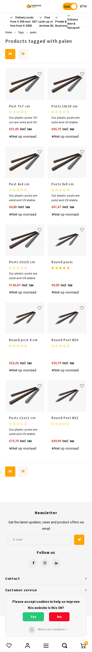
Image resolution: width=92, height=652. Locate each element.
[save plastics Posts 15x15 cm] (24, 240)
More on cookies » (52, 629)
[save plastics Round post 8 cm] (24, 318)
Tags (21, 32)
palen (33, 32)
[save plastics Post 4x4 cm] (24, 162)
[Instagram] (44, 563)
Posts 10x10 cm (64, 106)
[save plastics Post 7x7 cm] (24, 84)
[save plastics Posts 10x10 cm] (67, 84)
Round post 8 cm (23, 340)
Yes (33, 617)
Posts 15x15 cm (22, 262)
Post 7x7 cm (19, 106)
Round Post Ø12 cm (65, 418)
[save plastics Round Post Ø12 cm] (67, 396)
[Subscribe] (79, 540)
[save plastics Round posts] (67, 240)
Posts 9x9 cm (62, 184)
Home (8, 32)
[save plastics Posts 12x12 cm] (24, 396)
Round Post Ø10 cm (64, 340)
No (59, 617)
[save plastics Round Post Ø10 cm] (67, 318)
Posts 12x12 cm (22, 418)
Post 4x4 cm (19, 184)
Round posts (62, 262)
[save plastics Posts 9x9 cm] (67, 162)
